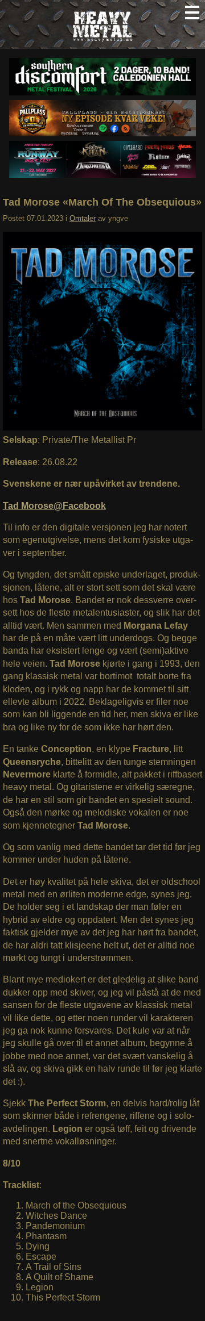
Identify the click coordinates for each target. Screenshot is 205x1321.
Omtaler (82, 218)
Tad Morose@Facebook (54, 506)
